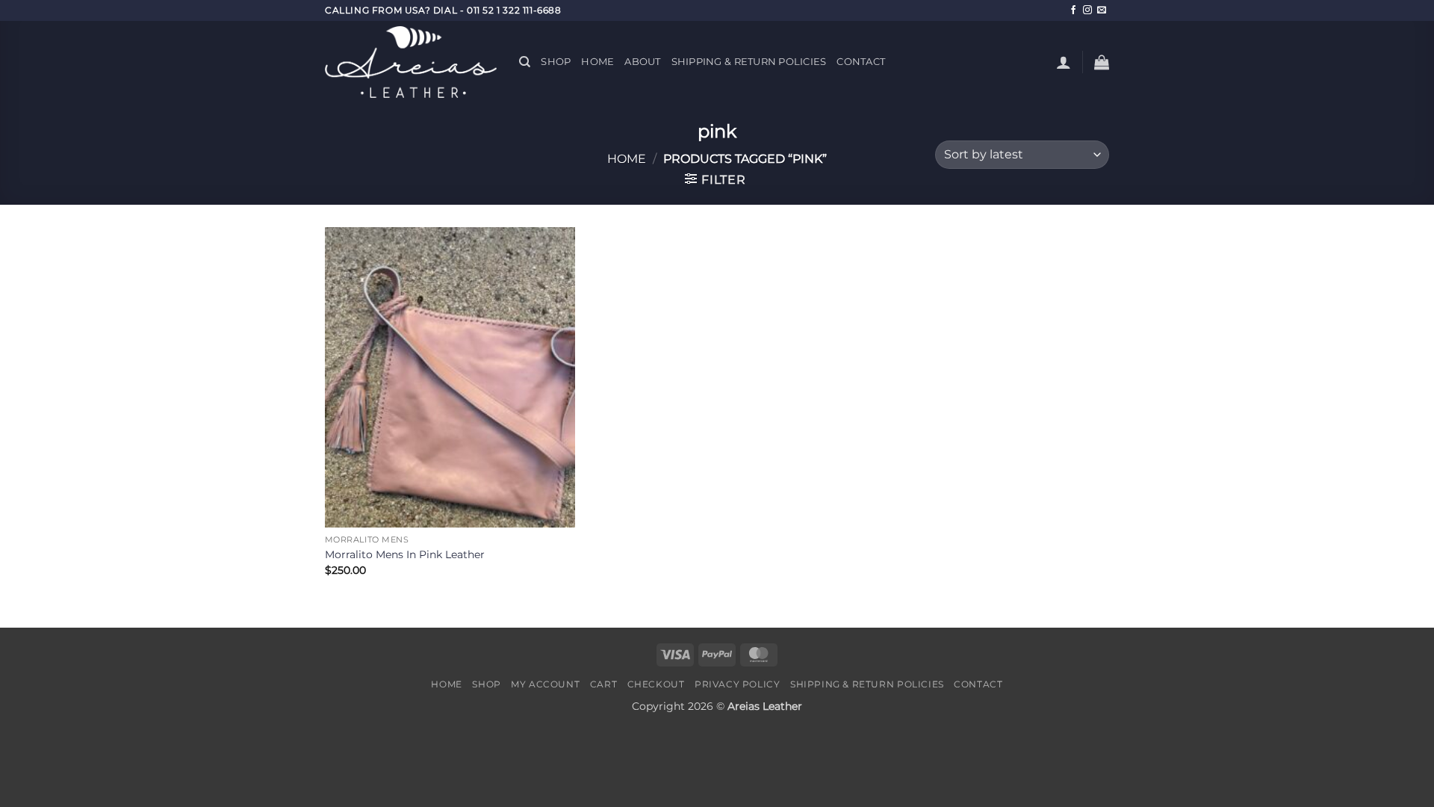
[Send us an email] (1101, 10)
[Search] (524, 62)
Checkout (656, 684)
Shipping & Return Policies (749, 61)
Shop (556, 61)
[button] (1063, 62)
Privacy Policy (737, 684)
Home (597, 61)
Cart (603, 684)
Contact (860, 61)
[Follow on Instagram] (1087, 10)
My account (545, 684)
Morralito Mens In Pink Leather (405, 554)
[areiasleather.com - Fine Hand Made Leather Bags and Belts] (411, 62)
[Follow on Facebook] (1073, 10)
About (642, 61)
